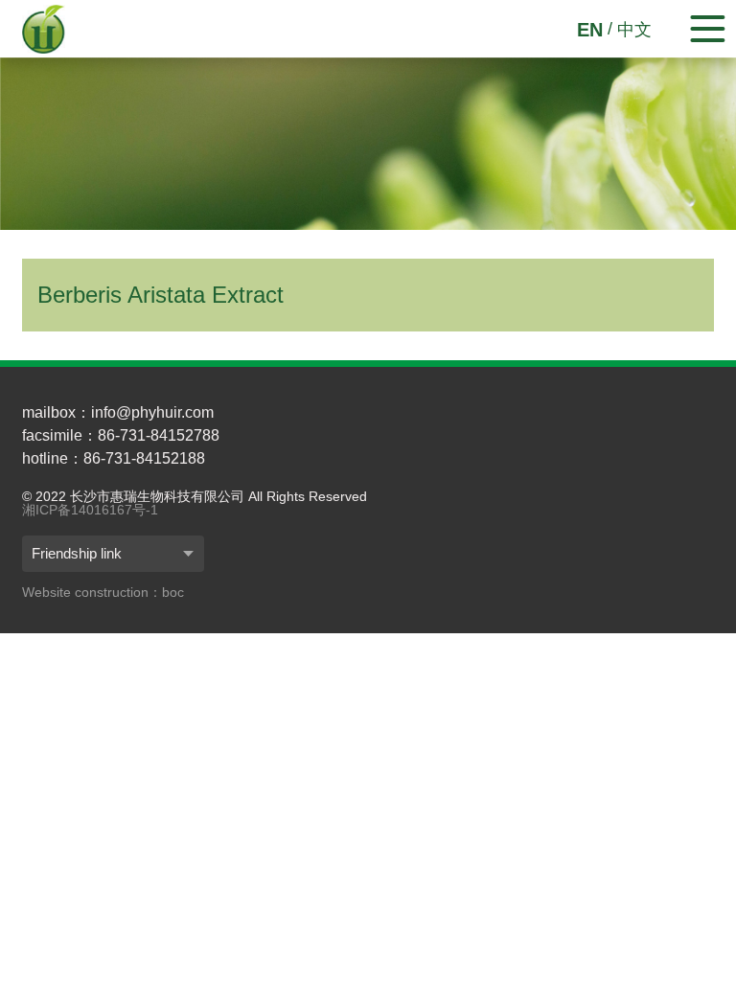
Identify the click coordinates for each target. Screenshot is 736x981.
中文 (634, 29)
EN (590, 29)
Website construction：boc (103, 592)
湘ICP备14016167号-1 (90, 509)
